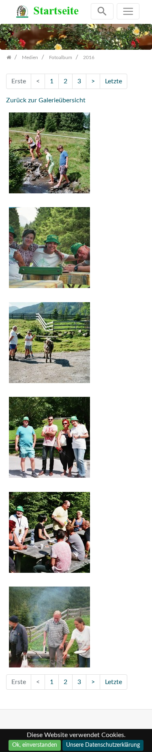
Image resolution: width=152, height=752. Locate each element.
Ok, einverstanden (34, 745)
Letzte (113, 81)
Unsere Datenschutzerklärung (103, 745)
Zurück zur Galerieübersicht (46, 100)
